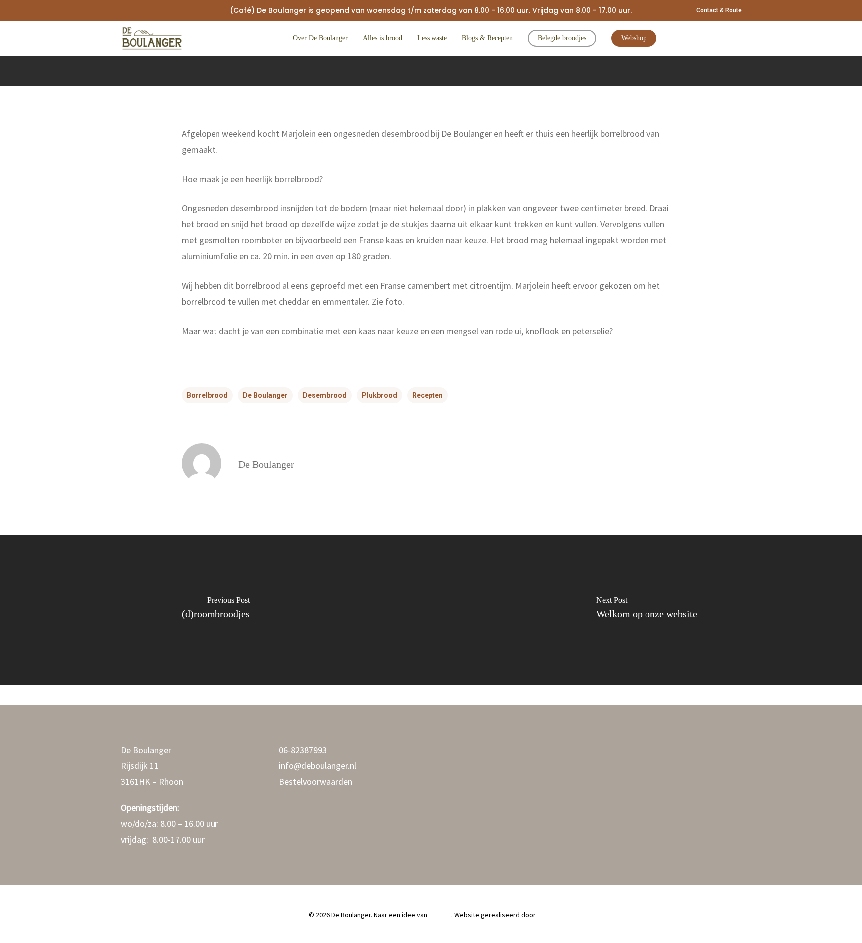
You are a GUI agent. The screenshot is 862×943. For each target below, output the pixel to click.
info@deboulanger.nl (317, 765)
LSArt (545, 914)
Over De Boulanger (320, 38)
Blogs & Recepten (487, 38)
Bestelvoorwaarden (315, 781)
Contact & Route (719, 10)
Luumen (440, 914)
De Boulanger (265, 395)
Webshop (633, 38)
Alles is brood (382, 38)
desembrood (325, 395)
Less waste (432, 38)
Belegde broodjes (562, 38)
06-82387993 (303, 749)
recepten (427, 395)
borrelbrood (207, 395)
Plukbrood (379, 395)
